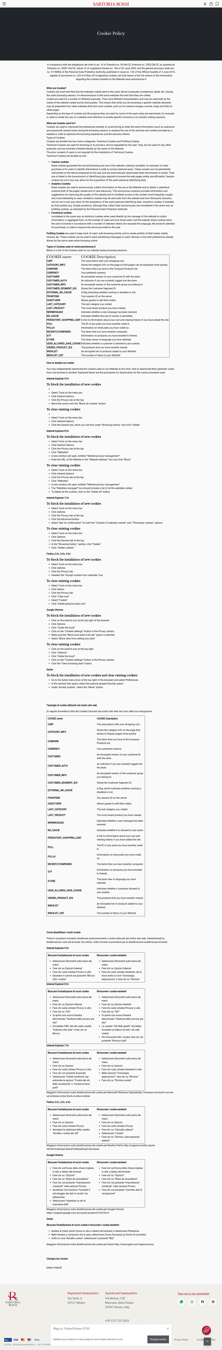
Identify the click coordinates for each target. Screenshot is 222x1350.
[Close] (167, 1328)
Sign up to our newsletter (193, 1293)
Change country (158, 1339)
